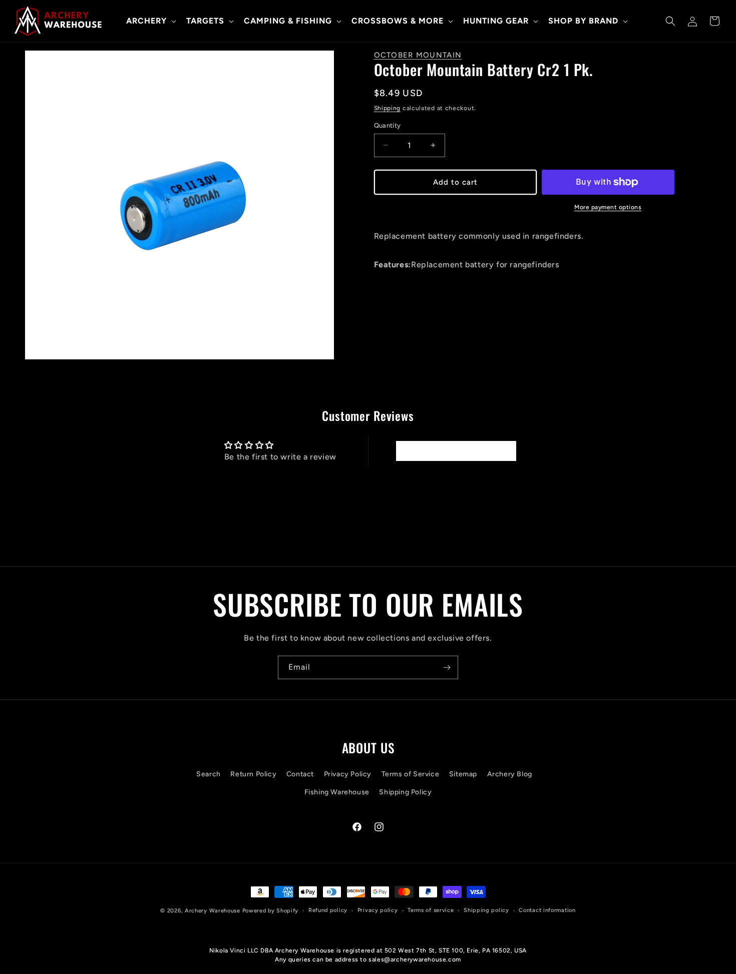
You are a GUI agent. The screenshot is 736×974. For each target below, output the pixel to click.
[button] (150, 21)
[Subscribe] (447, 667)
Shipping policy (486, 910)
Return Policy (253, 774)
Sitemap (463, 774)
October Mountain (418, 55)
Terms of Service (411, 774)
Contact (300, 774)
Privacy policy (377, 910)
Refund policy (327, 910)
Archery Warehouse (212, 910)
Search (208, 774)
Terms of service (431, 910)
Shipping (387, 108)
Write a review (456, 450)
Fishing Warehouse (337, 792)
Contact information (547, 910)
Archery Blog (509, 774)
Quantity (387, 125)
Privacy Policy (348, 774)
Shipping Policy (405, 792)
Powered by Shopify (270, 910)
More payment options (607, 207)
